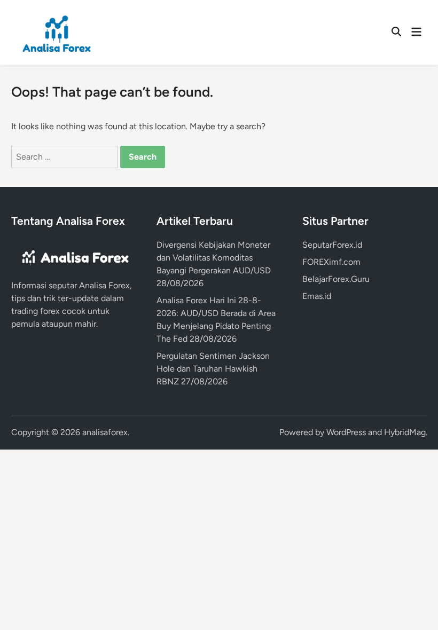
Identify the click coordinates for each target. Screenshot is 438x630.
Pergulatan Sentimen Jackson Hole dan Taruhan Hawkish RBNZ (213, 369)
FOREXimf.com (331, 262)
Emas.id (316, 296)
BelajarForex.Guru (336, 279)
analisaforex (105, 432)
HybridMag (405, 432)
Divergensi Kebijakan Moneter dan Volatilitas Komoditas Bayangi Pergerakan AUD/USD (214, 257)
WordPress (346, 432)
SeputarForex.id (332, 245)
